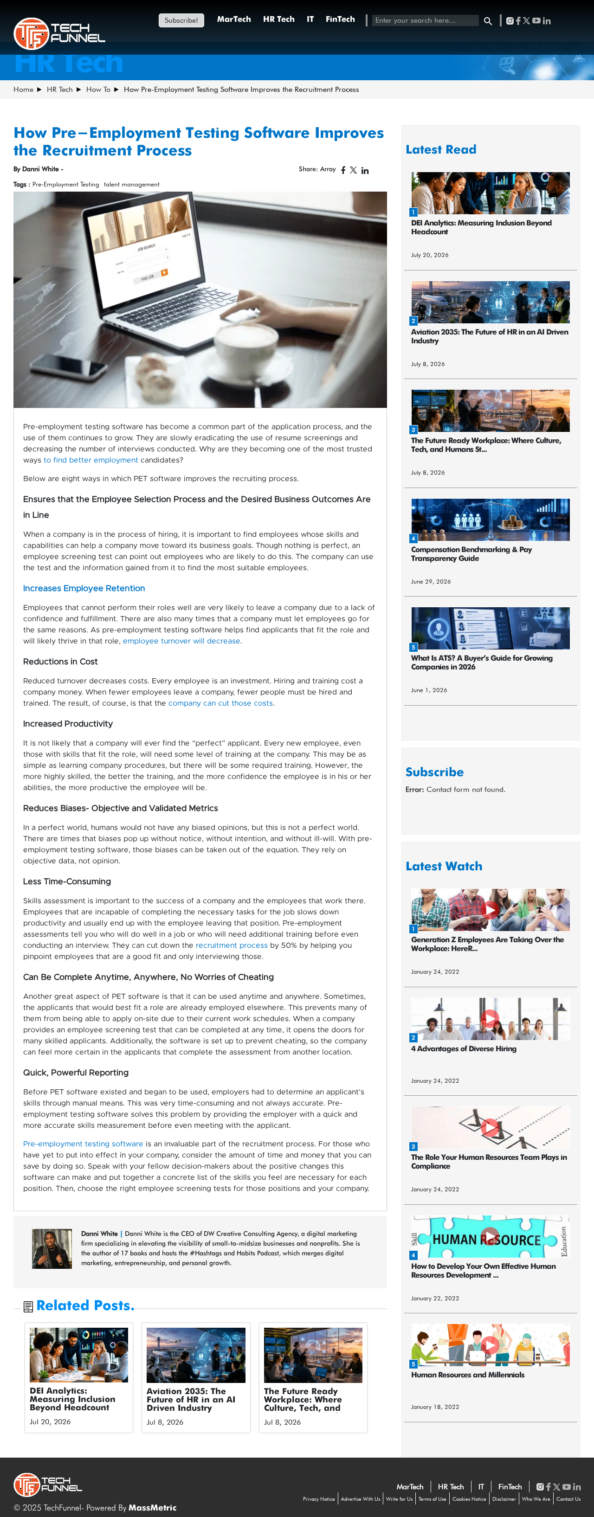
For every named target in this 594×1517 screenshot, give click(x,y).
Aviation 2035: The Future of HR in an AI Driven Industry (191, 1400)
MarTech (234, 20)
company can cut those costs (220, 703)
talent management (132, 184)
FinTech (340, 20)
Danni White (100, 1233)
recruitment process (232, 945)
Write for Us (399, 1499)
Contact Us (568, 1499)
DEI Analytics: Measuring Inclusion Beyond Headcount (73, 1399)
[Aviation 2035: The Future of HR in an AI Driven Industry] (196, 1355)
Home (23, 89)
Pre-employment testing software (83, 1144)
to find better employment (91, 460)
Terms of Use (432, 1499)
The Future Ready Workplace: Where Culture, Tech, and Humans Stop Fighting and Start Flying (311, 1408)
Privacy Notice (319, 1499)
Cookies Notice (469, 1499)
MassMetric (152, 1508)
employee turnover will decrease (181, 641)
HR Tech (279, 20)
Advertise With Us (360, 1499)
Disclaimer (504, 1499)
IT (310, 20)
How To (98, 89)
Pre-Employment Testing (65, 184)
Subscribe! (181, 20)
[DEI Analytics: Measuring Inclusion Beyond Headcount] (79, 1355)
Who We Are (536, 1499)
